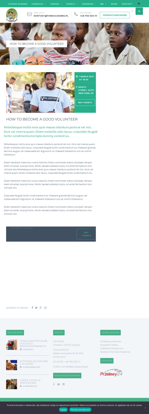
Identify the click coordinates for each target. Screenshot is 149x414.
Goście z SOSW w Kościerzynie (30, 381)
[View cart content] (137, 4)
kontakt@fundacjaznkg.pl (51, 16)
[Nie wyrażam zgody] (145, 407)
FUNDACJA (37, 4)
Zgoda (63, 409)
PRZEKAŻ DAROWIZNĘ (115, 15)
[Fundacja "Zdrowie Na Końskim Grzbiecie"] (12, 15)
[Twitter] (36, 307)
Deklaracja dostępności (111, 348)
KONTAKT (127, 4)
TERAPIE (54, 4)
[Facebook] (32, 307)
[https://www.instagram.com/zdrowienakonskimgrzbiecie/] (64, 384)
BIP (102, 4)
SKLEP (114, 4)
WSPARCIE (87, 4)
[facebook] (132, 11)
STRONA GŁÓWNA (17, 4)
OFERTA (70, 4)
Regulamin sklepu (109, 345)
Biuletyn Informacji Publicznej (115, 352)
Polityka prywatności (110, 341)
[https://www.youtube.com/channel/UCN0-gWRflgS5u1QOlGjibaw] (58, 384)
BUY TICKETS (85, 102)
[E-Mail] (45, 307)
